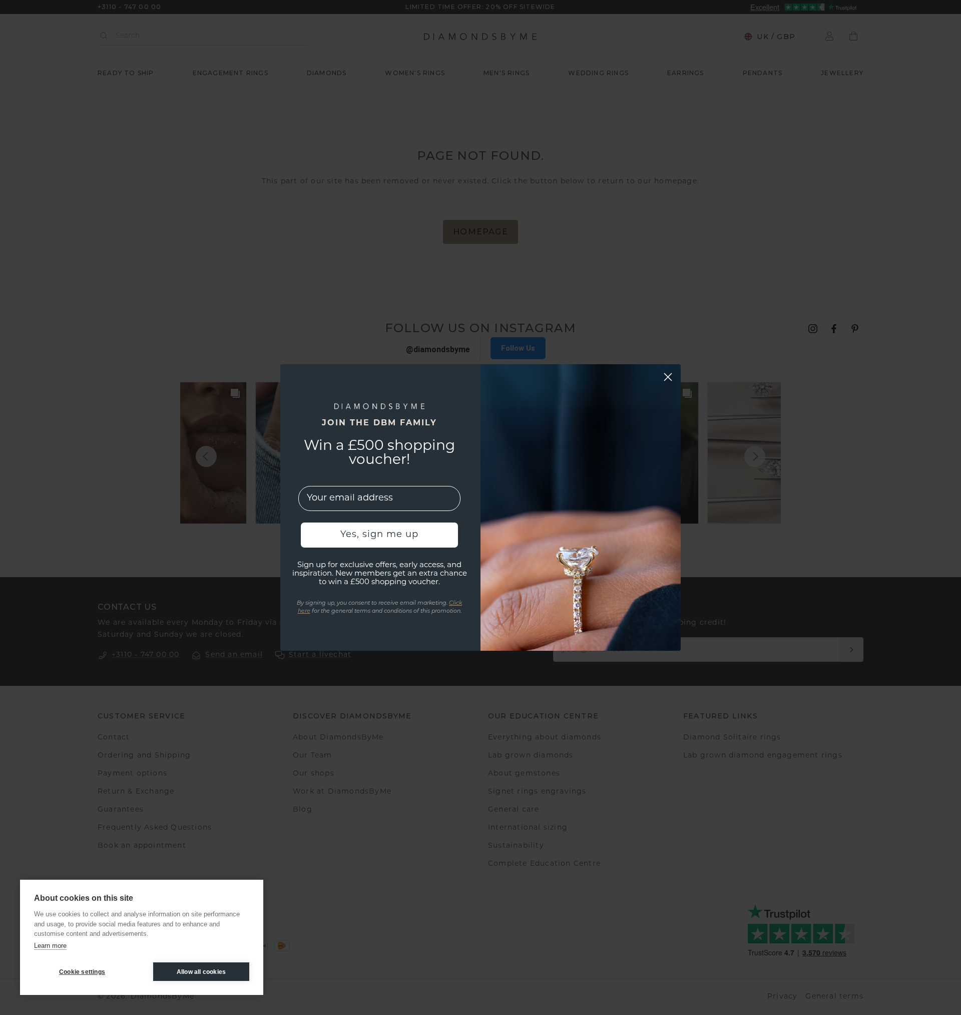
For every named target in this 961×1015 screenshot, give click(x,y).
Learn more (50, 945)
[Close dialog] (668, 377)
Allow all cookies (201, 971)
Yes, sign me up (379, 535)
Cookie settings (82, 971)
